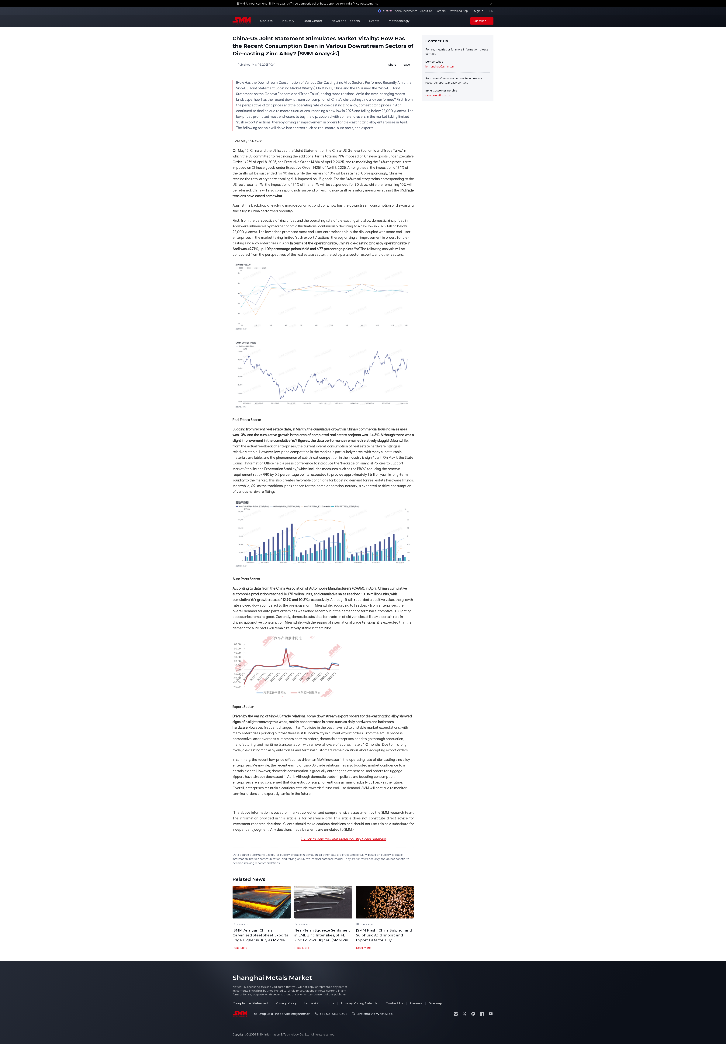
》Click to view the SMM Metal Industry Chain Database (343, 839)
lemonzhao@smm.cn (439, 66)
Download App (458, 11)
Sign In (478, 11)
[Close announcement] (491, 3)
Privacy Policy (286, 1003)
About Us (426, 11)
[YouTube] (490, 1014)
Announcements (406, 11)
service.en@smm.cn (438, 95)
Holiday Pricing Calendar (360, 1003)
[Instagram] (456, 1014)
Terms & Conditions (319, 1003)
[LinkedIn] (473, 1014)
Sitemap (435, 1003)
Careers (440, 11)
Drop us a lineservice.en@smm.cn (284, 1014)
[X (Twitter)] (464, 1014)
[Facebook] (482, 1014)
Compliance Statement (250, 1003)
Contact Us (394, 1003)
